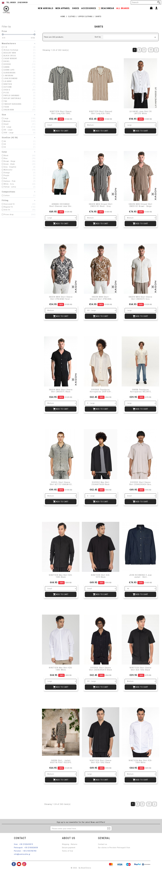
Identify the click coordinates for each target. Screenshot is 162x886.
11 (151, 50)
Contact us (102, 844)
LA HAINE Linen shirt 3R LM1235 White (140, 112)
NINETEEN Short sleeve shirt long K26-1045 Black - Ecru (61, 112)
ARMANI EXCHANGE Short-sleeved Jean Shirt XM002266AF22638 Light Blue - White (60, 205)
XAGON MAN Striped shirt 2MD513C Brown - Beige (140, 205)
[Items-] (152, 8)
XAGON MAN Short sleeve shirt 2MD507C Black (61, 391)
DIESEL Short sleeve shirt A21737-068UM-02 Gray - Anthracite (61, 483)
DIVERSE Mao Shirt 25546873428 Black (101, 483)
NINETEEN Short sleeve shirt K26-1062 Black (100, 761)
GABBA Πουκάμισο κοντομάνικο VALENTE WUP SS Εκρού (140, 391)
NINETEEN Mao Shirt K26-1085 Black (61, 576)
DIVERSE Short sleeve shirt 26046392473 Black (100, 669)
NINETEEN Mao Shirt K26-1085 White (61, 669)
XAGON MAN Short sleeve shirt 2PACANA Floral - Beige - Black (61, 298)
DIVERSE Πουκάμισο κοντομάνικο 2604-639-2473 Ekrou (100, 391)
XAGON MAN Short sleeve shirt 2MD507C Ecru (140, 298)
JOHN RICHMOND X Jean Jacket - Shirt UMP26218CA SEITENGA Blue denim (140, 576)
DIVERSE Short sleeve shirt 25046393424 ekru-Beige (140, 483)
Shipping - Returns (69, 844)
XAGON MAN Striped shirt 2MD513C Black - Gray (100, 205)
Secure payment (68, 848)
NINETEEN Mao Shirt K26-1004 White (140, 761)
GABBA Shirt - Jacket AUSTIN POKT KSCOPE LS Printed (60, 761)
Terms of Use (67, 851)
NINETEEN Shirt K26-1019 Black (100, 576)
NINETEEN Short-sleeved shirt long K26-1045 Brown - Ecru (100, 112)
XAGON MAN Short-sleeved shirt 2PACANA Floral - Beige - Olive (100, 298)
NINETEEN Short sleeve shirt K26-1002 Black (140, 669)
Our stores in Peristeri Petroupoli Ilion (114, 848)
